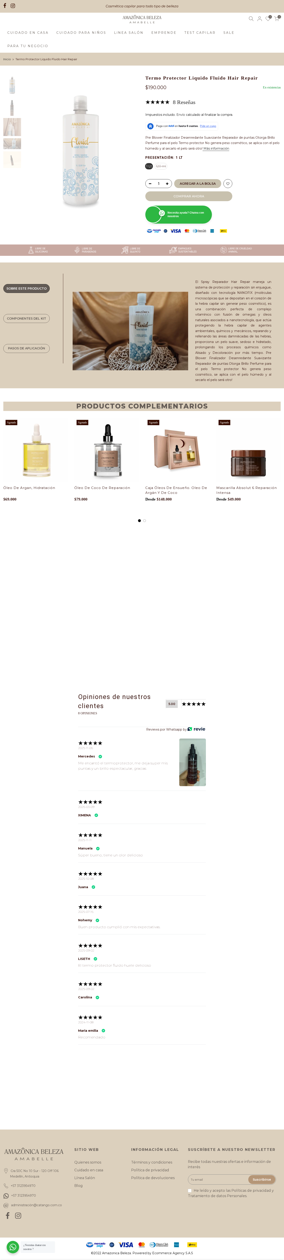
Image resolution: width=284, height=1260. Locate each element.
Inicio (7, 59)
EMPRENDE (164, 33)
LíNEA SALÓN (129, 33)
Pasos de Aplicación (26, 348)
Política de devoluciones (153, 1178)
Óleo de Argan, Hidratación (29, 488)
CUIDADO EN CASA (28, 33)
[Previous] (31, 151)
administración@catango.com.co (36, 1205)
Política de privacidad (150, 1170)
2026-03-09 (86, 807)
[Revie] (196, 729)
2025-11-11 (85, 840)
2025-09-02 (86, 950)
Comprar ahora (189, 196)
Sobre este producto (26, 288)
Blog (78, 1186)
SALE (229, 33)
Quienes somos (87, 1162)
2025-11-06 (85, 748)
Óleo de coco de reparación (102, 488)
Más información (216, 148)
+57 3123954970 (23, 1196)
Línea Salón (84, 1178)
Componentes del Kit (26, 319)
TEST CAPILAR (200, 33)
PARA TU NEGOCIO (27, 46)
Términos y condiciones (151, 1162)
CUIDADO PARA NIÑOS (81, 33)
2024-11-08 (85, 1022)
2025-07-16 (85, 912)
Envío (180, 115)
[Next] (131, 151)
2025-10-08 (86, 879)
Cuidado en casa (88, 1170)
